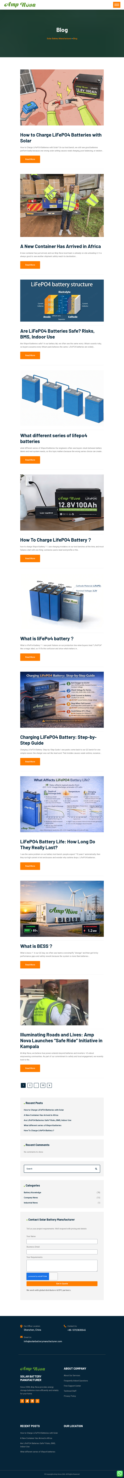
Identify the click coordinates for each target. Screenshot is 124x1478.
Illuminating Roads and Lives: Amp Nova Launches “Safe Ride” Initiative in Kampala (61, 1040)
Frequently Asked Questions (76, 1381)
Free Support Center (72, 1386)
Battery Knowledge (32, 1192)
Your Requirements (35, 1257)
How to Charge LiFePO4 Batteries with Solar (44, 1110)
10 (43, 1085)
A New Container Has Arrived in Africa (60, 246)
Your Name (31, 1236)
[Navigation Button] (116, 5)
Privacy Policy (70, 1396)
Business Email (33, 1247)
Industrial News (31, 1203)
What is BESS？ (36, 946)
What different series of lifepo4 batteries (42, 1125)
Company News (31, 1197)
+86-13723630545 (76, 1329)
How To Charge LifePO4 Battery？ (56, 540)
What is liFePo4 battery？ (47, 638)
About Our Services (72, 1375)
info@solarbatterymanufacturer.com (43, 1341)
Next (49, 1085)
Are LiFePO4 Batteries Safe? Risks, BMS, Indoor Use (47, 1120)
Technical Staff (70, 1391)
